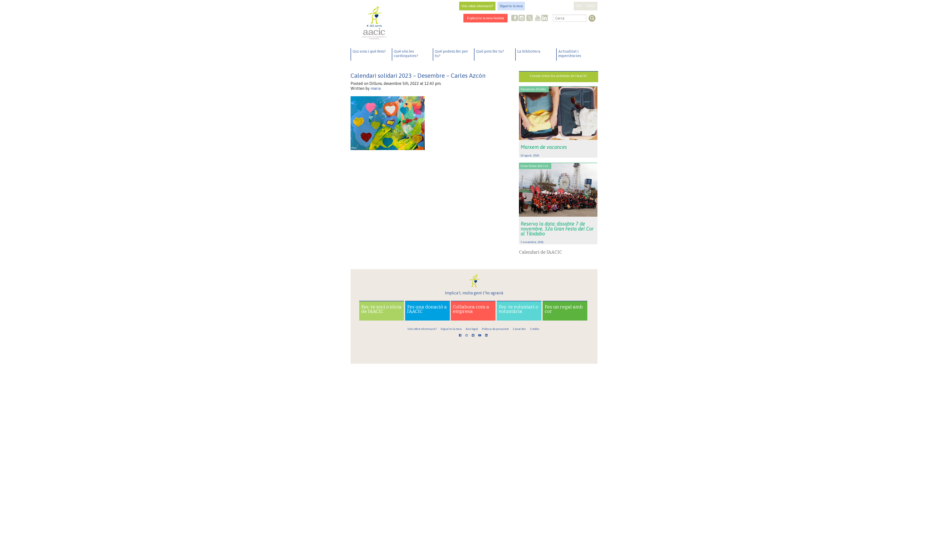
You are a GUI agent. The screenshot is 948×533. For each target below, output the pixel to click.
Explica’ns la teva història (485, 18)
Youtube (537, 18)
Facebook (514, 18)
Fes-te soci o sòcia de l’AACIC (381, 309)
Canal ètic (519, 329)
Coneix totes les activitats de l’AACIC (558, 76)
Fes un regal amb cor (564, 309)
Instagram (522, 18)
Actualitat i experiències (569, 53)
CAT (579, 6)
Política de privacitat (495, 329)
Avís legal (472, 329)
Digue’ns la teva (511, 6)
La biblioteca (528, 51)
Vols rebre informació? (477, 6)
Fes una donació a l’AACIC (427, 309)
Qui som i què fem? (369, 51)
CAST (591, 6)
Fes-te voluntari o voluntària (518, 309)
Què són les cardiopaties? (406, 53)
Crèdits (534, 329)
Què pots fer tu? (490, 51)
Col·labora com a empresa (471, 309)
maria (376, 88)
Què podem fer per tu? (451, 53)
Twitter (529, 18)
